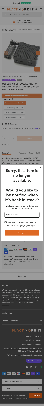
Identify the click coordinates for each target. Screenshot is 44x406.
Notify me (22, 233)
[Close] (40, 167)
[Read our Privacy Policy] (38, 225)
